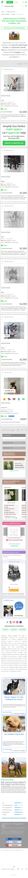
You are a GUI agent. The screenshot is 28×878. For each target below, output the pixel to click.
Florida (13, 14)
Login (16, 2)
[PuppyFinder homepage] (2, 2)
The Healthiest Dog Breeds (14, 734)
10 (18, 430)
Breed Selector (13, 831)
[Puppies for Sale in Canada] (14, 622)
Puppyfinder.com (5, 827)
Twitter (15, 842)
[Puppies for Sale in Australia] (20, 622)
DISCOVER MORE (7, 712)
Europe (5, 629)
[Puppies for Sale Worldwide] (7, 622)
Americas (14, 629)
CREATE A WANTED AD (14, 143)
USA (2, 104)
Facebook (15, 839)
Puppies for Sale (11, 11)
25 (22, 430)
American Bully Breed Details (14, 818)
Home (2, 11)
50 (26, 430)
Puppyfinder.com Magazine (19, 713)
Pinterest (15, 845)
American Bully (5, 14)
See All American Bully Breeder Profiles (12, 556)
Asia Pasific (22, 629)
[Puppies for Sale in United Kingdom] (17, 622)
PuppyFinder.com (6, 824)
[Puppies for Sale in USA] (11, 622)
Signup (10, 2)
